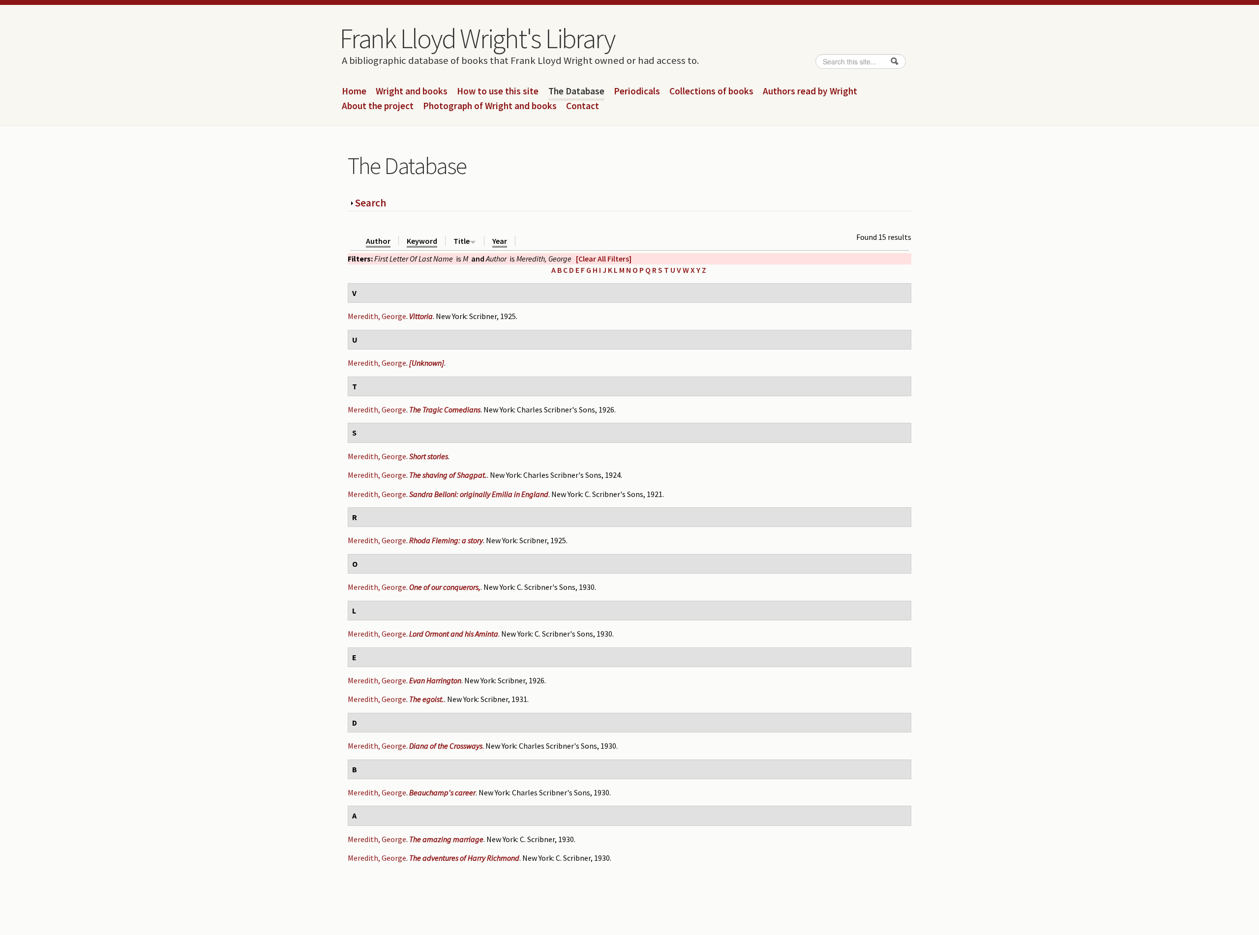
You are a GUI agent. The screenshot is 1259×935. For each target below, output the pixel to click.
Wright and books (412, 91)
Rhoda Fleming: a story (446, 540)
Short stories (428, 456)
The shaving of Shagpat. (448, 475)
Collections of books (711, 91)
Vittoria (421, 316)
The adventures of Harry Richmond (464, 858)
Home (354, 91)
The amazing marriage (446, 839)
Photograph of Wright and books (490, 106)
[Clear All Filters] (603, 258)
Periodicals (637, 91)
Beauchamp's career (442, 792)
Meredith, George (377, 316)
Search (370, 202)
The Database (576, 91)
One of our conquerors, (444, 587)
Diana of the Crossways (445, 746)
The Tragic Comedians (444, 409)
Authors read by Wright (810, 91)
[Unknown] (426, 363)
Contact (582, 106)
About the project (378, 106)
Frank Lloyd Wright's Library (477, 38)
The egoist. (426, 699)
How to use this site (498, 91)
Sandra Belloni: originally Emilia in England (478, 494)
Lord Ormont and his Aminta (453, 634)
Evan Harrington (435, 680)
